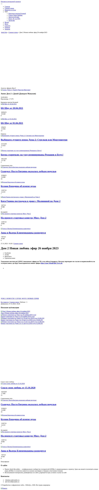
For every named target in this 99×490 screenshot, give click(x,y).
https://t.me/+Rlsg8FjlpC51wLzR (51, 263)
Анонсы (7, 29)
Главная (7, 6)
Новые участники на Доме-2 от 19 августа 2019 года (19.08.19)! (22, 320)
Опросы (7, 27)
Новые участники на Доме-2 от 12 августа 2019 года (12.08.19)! (22, 323)
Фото (6, 24)
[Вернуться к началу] (4, 488)
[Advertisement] (49, 46)
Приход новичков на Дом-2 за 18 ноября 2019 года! (18, 316)
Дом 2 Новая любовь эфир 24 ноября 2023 (15, 313)
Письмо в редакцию (7, 1)
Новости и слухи (10, 10)
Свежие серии (9, 8)
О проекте (17, 1)
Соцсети (7, 25)
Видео (7, 22)
